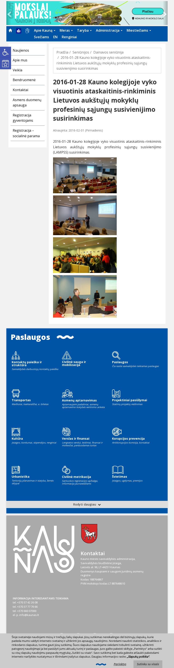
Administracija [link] (108, 30)
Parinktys (120, 664)
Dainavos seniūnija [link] (108, 52)
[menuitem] (10, 30)
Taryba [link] (83, 30)
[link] (5, 52)
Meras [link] (65, 30)
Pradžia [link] (62, 52)
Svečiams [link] (41, 37)
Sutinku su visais (148, 664)
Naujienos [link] (21, 50)
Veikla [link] (17, 70)
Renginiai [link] (69, 37)
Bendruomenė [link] (24, 80)
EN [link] (55, 37)
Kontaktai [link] (20, 90)
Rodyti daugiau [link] (85, 504)
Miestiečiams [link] (138, 30)
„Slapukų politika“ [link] (138, 656)
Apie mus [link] (20, 60)
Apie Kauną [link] (43, 30)
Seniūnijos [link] (81, 52)
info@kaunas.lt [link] (29, 615)
